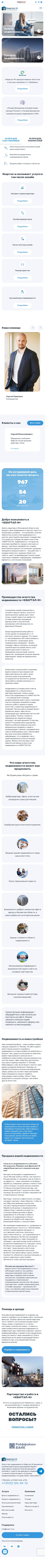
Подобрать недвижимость (17, 1350)
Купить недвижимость (10, 1496)
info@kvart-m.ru (8, 1529)
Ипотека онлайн (8, 1510)
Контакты (29, 1510)
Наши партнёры (31, 1503)
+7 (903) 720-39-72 (15, 1483)
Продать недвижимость (11, 1499)
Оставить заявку (22, 1535)
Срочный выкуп (8, 1506)
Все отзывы (35, 423)
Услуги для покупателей (11, 1503)
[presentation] (33, 328)
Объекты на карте (32, 1506)
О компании (29, 1496)
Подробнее (22, 89)
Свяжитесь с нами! (22, 1426)
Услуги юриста (7, 1517)
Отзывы (28, 1499)
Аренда (5, 1514)
